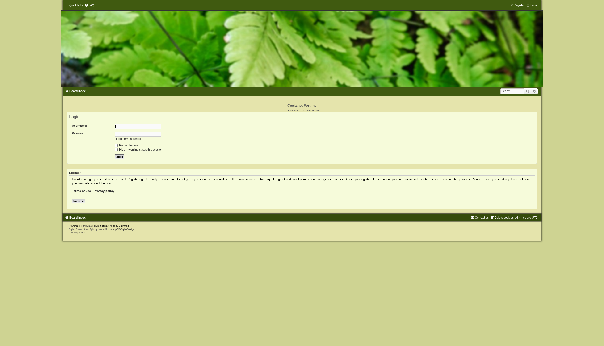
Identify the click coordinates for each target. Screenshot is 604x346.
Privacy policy (104, 191)
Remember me (128, 145)
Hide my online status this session (140, 149)
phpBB (86, 225)
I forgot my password (128, 139)
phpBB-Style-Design (123, 229)
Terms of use (81, 191)
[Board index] (302, 45)
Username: (79, 125)
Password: (79, 133)
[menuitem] (89, 5)
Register (78, 201)
